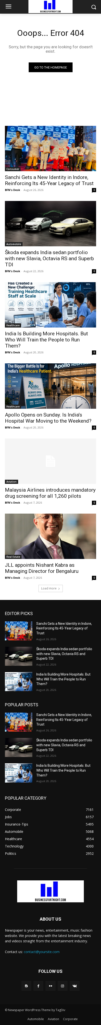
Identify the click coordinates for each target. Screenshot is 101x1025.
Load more (49, 588)
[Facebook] (38, 986)
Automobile (13, 244)
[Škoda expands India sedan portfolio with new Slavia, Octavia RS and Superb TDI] (50, 223)
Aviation (11, 481)
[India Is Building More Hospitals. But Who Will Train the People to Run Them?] (50, 305)
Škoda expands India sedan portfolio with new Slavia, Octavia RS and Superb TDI (49, 258)
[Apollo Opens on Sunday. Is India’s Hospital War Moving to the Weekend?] (50, 386)
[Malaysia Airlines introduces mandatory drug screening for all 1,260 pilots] (50, 461)
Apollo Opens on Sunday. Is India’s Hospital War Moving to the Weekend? (48, 418)
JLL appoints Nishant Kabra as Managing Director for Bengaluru (41, 568)
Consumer (12, 169)
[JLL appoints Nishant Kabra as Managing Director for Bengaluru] (50, 536)
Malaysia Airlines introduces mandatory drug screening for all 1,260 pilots (50, 493)
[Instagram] (62, 986)
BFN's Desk (12, 190)
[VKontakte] (74, 986)
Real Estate (13, 556)
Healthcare (13, 325)
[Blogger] (26, 986)
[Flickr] (50, 986)
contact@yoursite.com (42, 951)
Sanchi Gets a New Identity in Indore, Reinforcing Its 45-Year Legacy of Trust (49, 180)
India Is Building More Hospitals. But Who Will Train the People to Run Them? (46, 340)
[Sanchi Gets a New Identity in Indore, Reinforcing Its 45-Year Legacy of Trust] (50, 148)
